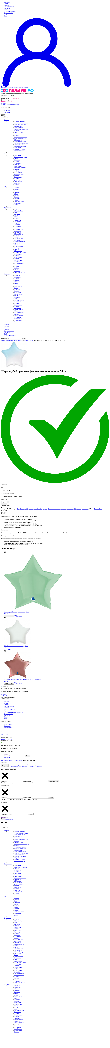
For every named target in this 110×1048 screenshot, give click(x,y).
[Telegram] (11, 104)
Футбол (16, 223)
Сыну (16, 200)
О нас (5, 14)
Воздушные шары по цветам (14, 340)
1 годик (16, 184)
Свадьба (16, 175)
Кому (5, 186)
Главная (6, 324)
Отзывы (6, 5)
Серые (16, 283)
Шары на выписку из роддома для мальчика (60, 509)
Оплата (6, 3)
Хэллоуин (17, 183)
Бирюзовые (17, 277)
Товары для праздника (21, 143)
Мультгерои (7, 207)
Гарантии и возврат (10, 11)
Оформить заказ (17, 760)
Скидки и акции (9, 6)
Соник (16, 237)
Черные (16, 322)
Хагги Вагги (18, 240)
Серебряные (18, 318)
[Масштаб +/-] (1, 762)
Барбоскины (18, 260)
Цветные (17, 297)
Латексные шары (19, 144)
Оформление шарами (20, 137)
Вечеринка (17, 169)
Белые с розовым (19, 312)
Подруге (16, 195)
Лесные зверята (19, 264)
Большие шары (18, 127)
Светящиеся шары (19, 150)
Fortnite (16, 258)
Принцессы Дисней (20, 252)
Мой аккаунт (8, 727)
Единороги (17, 248)
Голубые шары (28, 340)
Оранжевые (17, 292)
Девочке (16, 187)
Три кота (17, 255)
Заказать (51, 797)
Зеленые (16, 291)
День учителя (18, 181)
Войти (2, 819)
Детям (16, 204)
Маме (16, 194)
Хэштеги (17, 224)
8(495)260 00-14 (5, 103)
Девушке (17, 192)
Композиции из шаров (21, 129)
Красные (17, 280)
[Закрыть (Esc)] (6, 762)
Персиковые (18, 305)
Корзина (7, 757)
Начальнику (17, 203)
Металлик (17, 311)
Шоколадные (18, 286)
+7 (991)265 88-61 (6, 695)
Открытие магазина (20, 167)
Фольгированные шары (21, 123)
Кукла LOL (17, 232)
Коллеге (16, 197)
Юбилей (16, 161)
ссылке (16, 536)
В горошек (17, 301)
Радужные (17, 281)
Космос (16, 215)
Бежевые (17, 275)
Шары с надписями (20, 141)
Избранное (7, 726)
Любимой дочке (19, 201)
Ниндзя (16, 266)
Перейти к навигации (7, 87)
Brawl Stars (17, 243)
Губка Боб (17, 261)
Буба (15, 212)
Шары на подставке (20, 124)
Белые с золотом (19, 300)
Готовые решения (19, 121)
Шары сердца (18, 140)
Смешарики (17, 220)
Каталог (6, 120)
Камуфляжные (18, 315)
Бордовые (17, 289)
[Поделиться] (5, 762)
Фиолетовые (18, 320)
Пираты (16, 235)
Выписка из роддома (20, 157)
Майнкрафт (17, 217)
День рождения (18, 174)
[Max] (17, 104)
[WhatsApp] (4, 104)
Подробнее (7, 649)
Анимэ (16, 228)
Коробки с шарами (19, 149)
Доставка (7, 2)
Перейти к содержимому (21, 87)
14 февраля (17, 163)
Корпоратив (17, 177)
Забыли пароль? (5, 817)
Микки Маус (18, 251)
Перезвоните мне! (53, 781)
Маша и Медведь (19, 234)
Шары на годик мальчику (81, 509)
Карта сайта (7, 715)
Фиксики (17, 271)
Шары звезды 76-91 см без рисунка (36, 509)
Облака (16, 130)
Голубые (16, 314)
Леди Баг (17, 249)
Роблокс (16, 268)
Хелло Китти (18, 257)
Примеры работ (8, 13)
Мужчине (17, 198)
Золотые (16, 303)
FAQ (5, 10)
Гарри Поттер (18, 229)
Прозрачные (18, 317)
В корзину (4, 504)
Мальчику (17, 189)
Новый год (17, 160)
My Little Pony (18, 211)
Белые (16, 288)
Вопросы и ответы (9, 709)
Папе (15, 191)
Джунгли (17, 214)
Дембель (16, 158)
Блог (5, 16)
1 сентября (17, 155)
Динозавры (17, 231)
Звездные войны (19, 263)
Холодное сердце (19, 272)
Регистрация (8, 724)
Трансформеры (18, 238)
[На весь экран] (3, 762)
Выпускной (17, 164)
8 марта (16, 178)
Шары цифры (18, 126)
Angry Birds (17, 226)
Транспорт (17, 221)
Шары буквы (18, 147)
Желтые (16, 278)
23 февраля (17, 170)
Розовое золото (18, 294)
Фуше (16, 285)
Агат (15, 298)
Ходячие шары (18, 132)
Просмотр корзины (6, 760)
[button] (4, 117)
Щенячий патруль (19, 241)
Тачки (16, 269)
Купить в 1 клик (9, 616)
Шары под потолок (20, 146)
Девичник (17, 180)
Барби (16, 244)
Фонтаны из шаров (20, 138)
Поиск (24, 338)
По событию (8, 154)
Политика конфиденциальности (13, 712)
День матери (18, 166)
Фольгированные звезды (21, 133)
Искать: (3, 338)
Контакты (7, 8)
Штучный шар (98, 509)
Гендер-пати (18, 172)
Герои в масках (18, 246)
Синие (16, 295)
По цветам (7, 274)
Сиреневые (17, 308)
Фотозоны (17, 135)
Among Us (17, 209)
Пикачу (16, 218)
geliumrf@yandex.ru (6, 101)
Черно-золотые (18, 309)
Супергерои (17, 254)
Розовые (16, 306)
